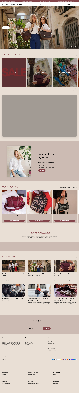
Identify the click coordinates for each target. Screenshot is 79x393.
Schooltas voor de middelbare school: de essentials (37, 275)
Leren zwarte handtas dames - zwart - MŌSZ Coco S (62, 215)
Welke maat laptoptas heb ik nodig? (13, 298)
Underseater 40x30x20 (6, 383)
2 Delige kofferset (5, 372)
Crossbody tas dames (56, 376)
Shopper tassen (30, 367)
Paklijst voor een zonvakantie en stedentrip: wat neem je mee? (64, 299)
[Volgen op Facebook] (2, 356)
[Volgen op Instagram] (5, 356)
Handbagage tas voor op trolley (33, 376)
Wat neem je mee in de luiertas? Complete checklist (38, 299)
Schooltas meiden (56, 385)
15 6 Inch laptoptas (5, 385)
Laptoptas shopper (56, 381)
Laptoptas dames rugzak (32, 385)
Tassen (7, 4)
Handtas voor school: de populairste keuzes (13, 275)
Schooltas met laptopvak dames (33, 372)
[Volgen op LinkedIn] (7, 356)
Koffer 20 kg (55, 367)
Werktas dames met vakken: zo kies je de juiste (65, 275)
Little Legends (4, 376)
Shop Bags (5, 27)
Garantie (49, 346)
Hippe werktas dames (31, 374)
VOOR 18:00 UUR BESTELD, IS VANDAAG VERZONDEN (65, 1)
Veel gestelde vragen (51, 339)
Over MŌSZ (42, 170)
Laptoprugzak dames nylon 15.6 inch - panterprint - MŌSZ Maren (39, 215)
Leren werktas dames (56, 372)
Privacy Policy (50, 351)
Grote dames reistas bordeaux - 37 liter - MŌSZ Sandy (12, 215)
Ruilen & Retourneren (51, 348)
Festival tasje (4, 367)
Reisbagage (13, 4)
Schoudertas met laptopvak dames (33, 383)
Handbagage (4, 374)
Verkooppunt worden (51, 343)
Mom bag (54, 374)
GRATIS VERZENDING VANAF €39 (45, 1)
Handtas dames (30, 381)
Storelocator (50, 341)
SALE (3, 4)
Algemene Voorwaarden (52, 350)
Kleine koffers (4, 381)
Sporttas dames (55, 383)
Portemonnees (19, 4)
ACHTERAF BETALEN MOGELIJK (27, 1)
